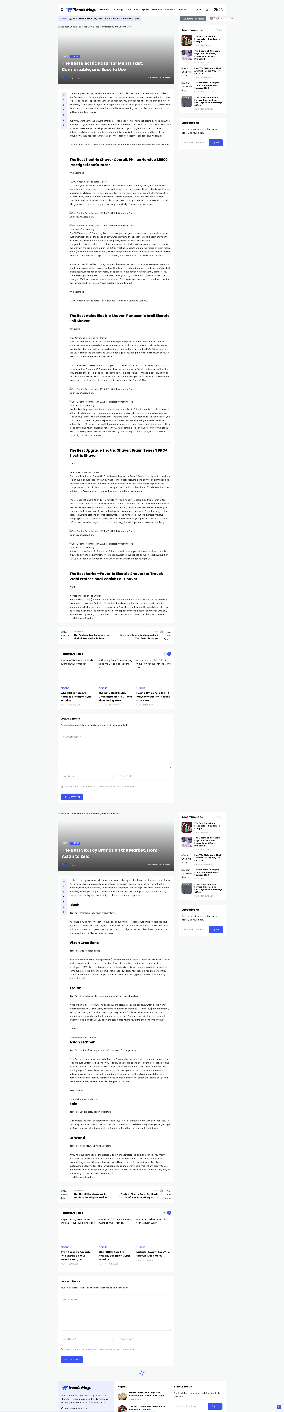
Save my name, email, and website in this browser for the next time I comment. (99, 786)
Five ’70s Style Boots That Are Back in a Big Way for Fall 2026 (207, 71)
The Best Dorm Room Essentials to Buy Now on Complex (97, 18)
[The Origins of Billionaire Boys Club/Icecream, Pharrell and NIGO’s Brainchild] (186, 55)
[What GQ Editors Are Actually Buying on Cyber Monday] (78, 672)
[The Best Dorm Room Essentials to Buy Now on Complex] (67, 18)
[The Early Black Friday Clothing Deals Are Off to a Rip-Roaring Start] (116, 672)
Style (62, 18)
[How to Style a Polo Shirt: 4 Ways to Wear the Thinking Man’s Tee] (153, 672)
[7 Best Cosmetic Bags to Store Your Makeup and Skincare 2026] (186, 86)
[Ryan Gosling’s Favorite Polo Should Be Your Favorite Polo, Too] (78, 1231)
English (217, 18)
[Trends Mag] (80, 10)
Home (64, 56)
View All (220, 30)
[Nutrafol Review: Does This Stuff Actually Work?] (153, 1231)
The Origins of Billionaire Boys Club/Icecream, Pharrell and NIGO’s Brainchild (207, 55)
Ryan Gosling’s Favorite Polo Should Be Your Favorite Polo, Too (76, 1255)
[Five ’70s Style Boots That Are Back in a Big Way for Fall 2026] (186, 72)
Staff (70, 76)
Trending (74, 56)
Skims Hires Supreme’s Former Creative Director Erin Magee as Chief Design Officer (208, 101)
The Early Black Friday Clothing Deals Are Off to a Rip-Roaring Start (115, 696)
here (92, 618)
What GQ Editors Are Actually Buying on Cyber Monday (76, 696)
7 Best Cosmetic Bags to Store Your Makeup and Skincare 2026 (207, 85)
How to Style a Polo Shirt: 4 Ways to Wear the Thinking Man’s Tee (153, 696)
